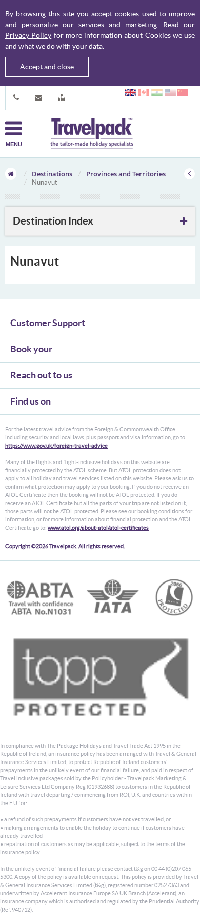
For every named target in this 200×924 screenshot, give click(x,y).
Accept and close (47, 67)
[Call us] (16, 98)
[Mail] (38, 98)
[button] (61, 98)
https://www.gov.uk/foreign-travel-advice (56, 446)
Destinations (52, 173)
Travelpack (91, 134)
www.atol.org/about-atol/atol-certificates (98, 528)
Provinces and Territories (126, 173)
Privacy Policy (28, 35)
